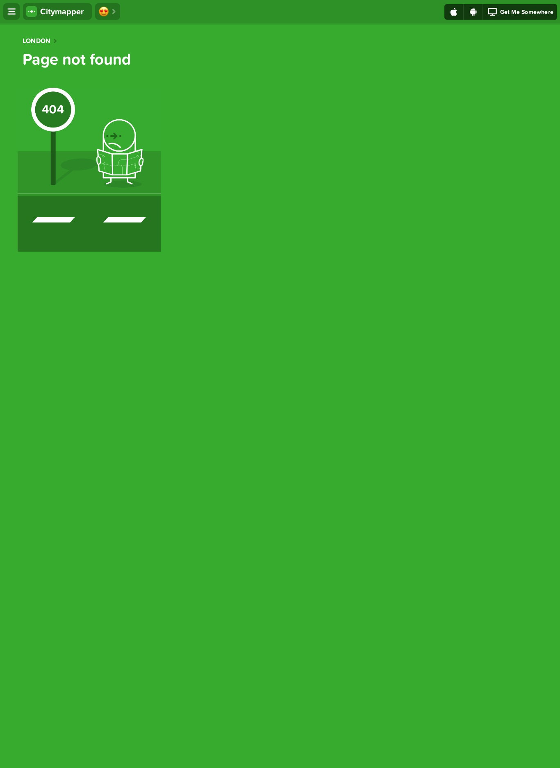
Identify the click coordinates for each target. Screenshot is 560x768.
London (36, 41)
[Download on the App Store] (454, 12)
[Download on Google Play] (473, 12)
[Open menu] (11, 11)
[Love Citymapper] (107, 11)
